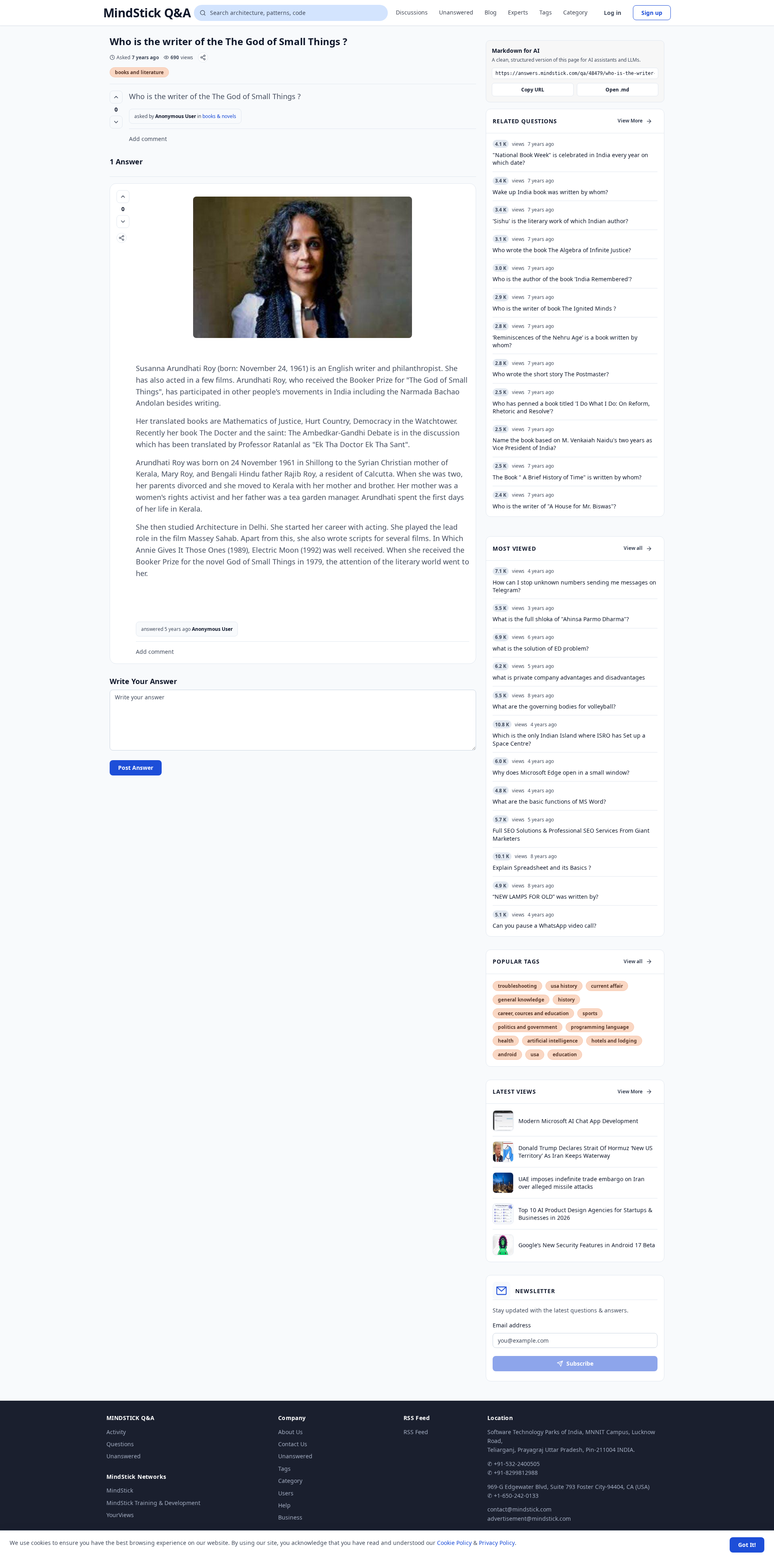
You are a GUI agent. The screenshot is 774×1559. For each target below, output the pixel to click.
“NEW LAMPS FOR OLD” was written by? (545, 896)
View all (633, 548)
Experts (518, 12)
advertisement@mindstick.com (529, 1518)
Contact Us (292, 1444)
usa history (564, 986)
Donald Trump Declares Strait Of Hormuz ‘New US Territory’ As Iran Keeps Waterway (585, 1151)
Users (285, 1493)
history (566, 999)
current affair (607, 986)
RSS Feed (416, 1432)
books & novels (219, 116)
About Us (290, 1432)
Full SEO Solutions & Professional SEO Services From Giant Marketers (571, 834)
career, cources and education (533, 1013)
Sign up (651, 13)
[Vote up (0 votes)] (116, 97)
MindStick (119, 1490)
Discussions (412, 12)
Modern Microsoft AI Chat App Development (578, 1121)
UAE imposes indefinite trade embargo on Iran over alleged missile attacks (581, 1182)
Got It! (747, 1545)
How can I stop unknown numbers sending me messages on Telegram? (574, 586)
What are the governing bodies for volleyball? (554, 706)
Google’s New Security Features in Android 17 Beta (586, 1245)
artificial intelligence (552, 1040)
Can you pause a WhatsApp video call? (544, 925)
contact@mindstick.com (519, 1509)
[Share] (203, 57)
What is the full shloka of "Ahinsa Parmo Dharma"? (561, 619)
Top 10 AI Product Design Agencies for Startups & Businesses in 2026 (585, 1213)
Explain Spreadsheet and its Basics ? (542, 867)
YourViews (120, 1515)
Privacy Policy (497, 1543)
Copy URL (532, 89)
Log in (612, 13)
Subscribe (579, 1363)
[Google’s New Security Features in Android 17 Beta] (503, 1244)
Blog (491, 12)
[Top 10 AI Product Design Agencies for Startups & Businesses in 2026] (503, 1213)
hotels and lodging (614, 1040)
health (506, 1040)
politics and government (527, 1027)
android (507, 1054)
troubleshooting (517, 986)
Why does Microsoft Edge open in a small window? (561, 772)
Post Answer (135, 767)
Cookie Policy (454, 1543)
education (565, 1054)
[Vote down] (116, 122)
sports (590, 1013)
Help (284, 1505)
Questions (120, 1444)
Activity (116, 1432)
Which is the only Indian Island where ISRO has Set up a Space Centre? (569, 739)
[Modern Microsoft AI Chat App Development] (503, 1120)
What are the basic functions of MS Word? (549, 801)
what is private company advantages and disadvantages (569, 677)
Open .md (617, 89)
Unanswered (456, 12)
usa (535, 1054)
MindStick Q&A (147, 13)
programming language (600, 1027)
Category (575, 12)
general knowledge (521, 999)
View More (630, 120)
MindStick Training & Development (153, 1503)
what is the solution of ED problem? (541, 648)
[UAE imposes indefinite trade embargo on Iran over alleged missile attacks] (503, 1182)
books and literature (139, 72)
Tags (545, 12)
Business (290, 1517)
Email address (512, 1325)
